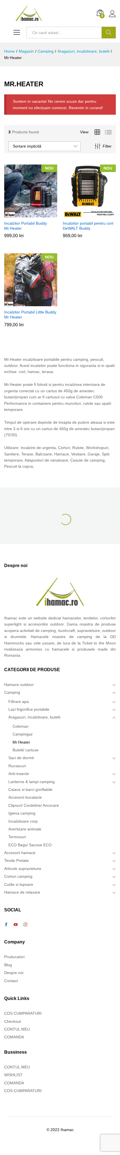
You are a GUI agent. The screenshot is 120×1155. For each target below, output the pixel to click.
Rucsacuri (17, 766)
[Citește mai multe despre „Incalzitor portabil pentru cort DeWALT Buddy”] (88, 214)
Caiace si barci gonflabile (30, 789)
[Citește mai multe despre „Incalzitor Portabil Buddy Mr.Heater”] (30, 214)
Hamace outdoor (19, 684)
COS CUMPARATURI (23, 1013)
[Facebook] (6, 925)
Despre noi (13, 972)
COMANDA (14, 1037)
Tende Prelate (16, 860)
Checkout (12, 1021)
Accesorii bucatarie (25, 797)
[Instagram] (25, 924)
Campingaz (23, 734)
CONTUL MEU (17, 1029)
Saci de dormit (21, 758)
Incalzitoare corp (23, 821)
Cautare (109, 32)
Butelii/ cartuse (26, 750)
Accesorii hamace (19, 852)
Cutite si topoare (18, 884)
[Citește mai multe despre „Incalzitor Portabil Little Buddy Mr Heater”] (30, 303)
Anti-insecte (18, 773)
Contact (11, 981)
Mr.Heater (21, 742)
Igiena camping (21, 813)
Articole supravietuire (22, 868)
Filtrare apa (18, 701)
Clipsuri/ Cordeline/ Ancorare (33, 805)
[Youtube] (15, 925)
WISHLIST (13, 1075)
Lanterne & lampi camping (31, 781)
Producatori (14, 957)
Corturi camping (18, 876)
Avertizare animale (24, 829)
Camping (12, 692)
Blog (8, 965)
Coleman (20, 726)
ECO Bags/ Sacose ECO (30, 845)
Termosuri (17, 837)
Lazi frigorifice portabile (28, 709)
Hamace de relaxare (22, 892)
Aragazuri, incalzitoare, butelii (34, 717)
